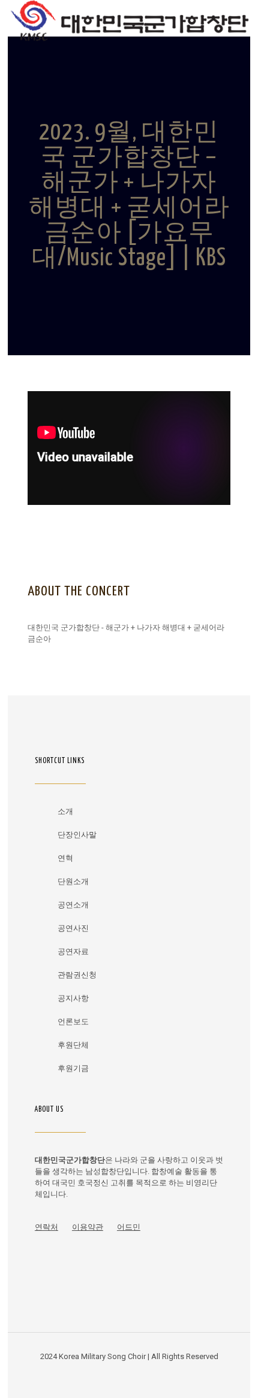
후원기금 (73, 1068)
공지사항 (73, 998)
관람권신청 (77, 974)
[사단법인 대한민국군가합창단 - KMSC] (129, 18)
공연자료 (73, 951)
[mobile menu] (234, 18)
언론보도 (73, 1021)
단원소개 (73, 881)
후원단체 (73, 1044)
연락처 (46, 1227)
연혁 (65, 858)
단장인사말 (77, 834)
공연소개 (73, 904)
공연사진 (73, 928)
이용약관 (87, 1227)
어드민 (128, 1227)
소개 (65, 811)
